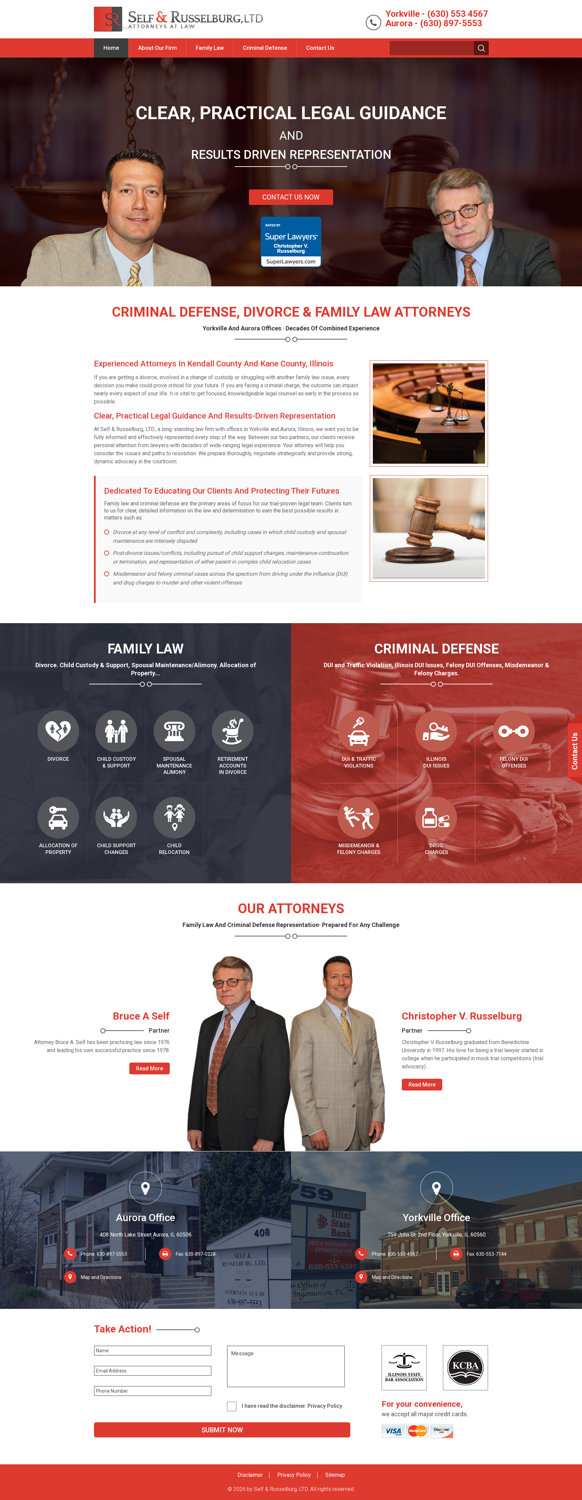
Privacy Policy (294, 1475)
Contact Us (320, 47)
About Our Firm (157, 47)
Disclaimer (250, 1475)
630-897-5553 (112, 1254)
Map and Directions (101, 1277)
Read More (149, 1068)
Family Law (210, 47)
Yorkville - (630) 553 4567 (437, 14)
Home (111, 47)
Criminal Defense (265, 47)
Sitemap (335, 1475)
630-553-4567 (403, 1254)
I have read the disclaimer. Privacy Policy (292, 1406)
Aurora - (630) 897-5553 (434, 23)
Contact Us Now (291, 197)
